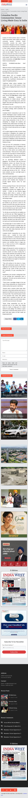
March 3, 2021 (6, 32)
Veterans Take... (13, 701)
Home (2, 9)
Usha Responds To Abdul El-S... (12, 726)
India (7, 9)
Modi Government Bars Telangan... (13, 416)
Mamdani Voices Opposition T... (13, 729)
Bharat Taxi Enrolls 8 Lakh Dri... (12, 437)
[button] (14, 454)
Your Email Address (7, 645)
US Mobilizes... (13, 695)
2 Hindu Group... (13, 708)
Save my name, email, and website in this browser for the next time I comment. (9, 364)
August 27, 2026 (13, 697)
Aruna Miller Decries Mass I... (12, 722)
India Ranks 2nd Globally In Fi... (12, 395)
